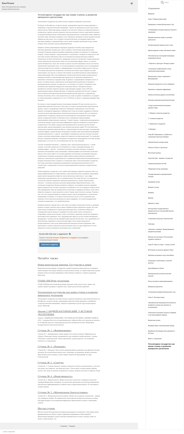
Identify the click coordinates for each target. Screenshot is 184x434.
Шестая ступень (46, 408)
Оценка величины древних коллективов (161, 95)
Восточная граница (154, 153)
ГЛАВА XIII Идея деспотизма (53, 280)
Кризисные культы (154, 320)
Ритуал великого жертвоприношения (160, 281)
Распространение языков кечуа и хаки (160, 45)
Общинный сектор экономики (158, 169)
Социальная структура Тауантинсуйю (160, 218)
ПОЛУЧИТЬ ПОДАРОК (49, 244)
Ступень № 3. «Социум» (51, 362)
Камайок (151, 192)
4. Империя (152, 129)
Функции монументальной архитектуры (161, 100)
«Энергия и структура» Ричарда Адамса (161, 63)
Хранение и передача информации (159, 89)
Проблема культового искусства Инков (161, 255)
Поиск (164, 2)
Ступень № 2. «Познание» (52, 346)
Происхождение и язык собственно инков (161, 50)
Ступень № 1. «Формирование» (54, 330)
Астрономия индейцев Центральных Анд (161, 292)
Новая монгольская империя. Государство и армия (64, 264)
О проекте (64, 426)
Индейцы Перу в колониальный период (161, 325)
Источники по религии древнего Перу (160, 250)
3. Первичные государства (156, 124)
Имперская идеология (155, 287)
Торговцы (151, 224)
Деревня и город (153, 203)
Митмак (150, 198)
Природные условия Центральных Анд (161, 24)
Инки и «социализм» (155, 338)
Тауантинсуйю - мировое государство (160, 158)
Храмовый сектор (154, 182)
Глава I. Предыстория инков (157, 19)
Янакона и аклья (153, 187)
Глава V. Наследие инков (156, 297)
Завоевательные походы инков (158, 142)
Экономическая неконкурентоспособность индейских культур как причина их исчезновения (162, 305)
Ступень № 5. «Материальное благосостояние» (63, 392)
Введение (151, 14)
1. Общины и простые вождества (159, 113)
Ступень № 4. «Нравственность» (55, 376)
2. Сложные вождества (155, 118)
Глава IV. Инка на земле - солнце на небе (161, 244)
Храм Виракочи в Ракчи (156, 268)
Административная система (157, 163)
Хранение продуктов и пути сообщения (161, 84)
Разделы (72, 426)
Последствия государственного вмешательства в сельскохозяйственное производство (161, 211)
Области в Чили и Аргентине (157, 147)
